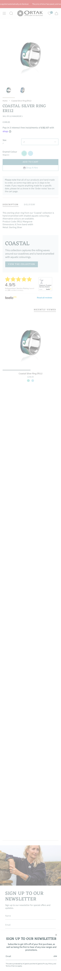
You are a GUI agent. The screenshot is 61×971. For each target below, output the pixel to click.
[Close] (56, 935)
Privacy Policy (48, 963)
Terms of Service (12, 966)
